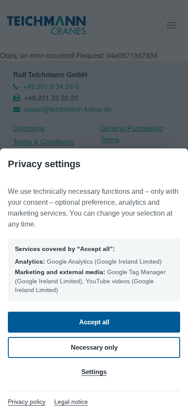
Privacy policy (26, 401)
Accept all (94, 322)
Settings (94, 371)
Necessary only (94, 347)
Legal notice (71, 401)
